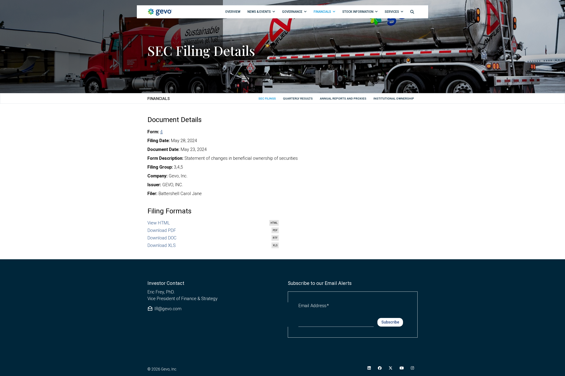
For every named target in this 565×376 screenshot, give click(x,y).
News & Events (259, 11)
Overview (232, 11)
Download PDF (213, 230)
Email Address (313, 305)
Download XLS (213, 245)
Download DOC (213, 238)
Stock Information (357, 11)
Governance (292, 11)
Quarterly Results (298, 98)
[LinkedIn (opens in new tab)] (369, 368)
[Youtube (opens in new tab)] (401, 368)
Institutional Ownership (393, 98)
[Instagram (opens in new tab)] (412, 368)
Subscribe (390, 322)
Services (392, 11)
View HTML (213, 223)
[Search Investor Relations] (412, 12)
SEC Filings (267, 98)
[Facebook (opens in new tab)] (379, 368)
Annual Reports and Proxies (343, 98)
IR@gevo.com (164, 309)
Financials (322, 11)
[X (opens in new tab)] (390, 368)
